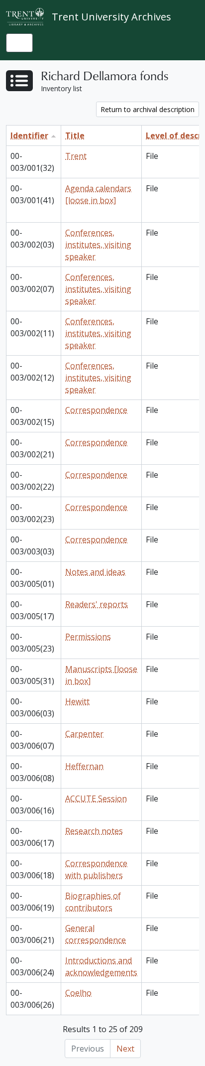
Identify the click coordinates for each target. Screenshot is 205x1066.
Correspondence (96, 409)
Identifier (29, 135)
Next (125, 1048)
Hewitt (77, 701)
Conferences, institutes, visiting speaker (98, 244)
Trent (76, 155)
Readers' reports (96, 604)
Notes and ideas (95, 571)
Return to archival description (148, 109)
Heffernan (84, 766)
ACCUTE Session (96, 798)
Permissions (88, 636)
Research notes (94, 830)
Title (75, 135)
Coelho (78, 992)
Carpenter (84, 733)
